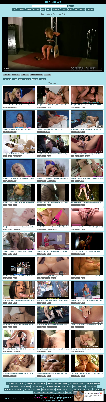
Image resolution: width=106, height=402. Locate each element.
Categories (90, 9)
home (31, 396)
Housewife (36, 9)
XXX (61, 397)
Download (47, 74)
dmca (69, 396)
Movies (29, 9)
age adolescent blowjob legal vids (20, 386)
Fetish (15, 79)
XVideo (64, 9)
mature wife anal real (48, 389)
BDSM (70, 9)
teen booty (69, 392)
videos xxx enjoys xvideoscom (13, 389)
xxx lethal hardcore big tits (64, 389)
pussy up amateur (37, 386)
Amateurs (82, 9)
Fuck (75, 9)
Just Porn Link (67, 397)
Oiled (42, 9)
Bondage (35, 79)
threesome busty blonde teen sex (36, 383)
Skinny (48, 9)
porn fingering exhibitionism (32, 389)
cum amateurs (60, 392)
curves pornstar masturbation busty (44, 392)
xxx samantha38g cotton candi (15, 383)
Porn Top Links (55, 397)
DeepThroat (21, 9)
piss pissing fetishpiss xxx (77, 383)
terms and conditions (60, 396)
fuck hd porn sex (91, 386)
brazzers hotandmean (93, 383)
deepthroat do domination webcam (58, 383)
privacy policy (48, 396)
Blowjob (27, 79)
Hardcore (42, 79)
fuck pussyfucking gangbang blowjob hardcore (57, 386)
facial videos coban (79, 386)
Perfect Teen (56, 9)
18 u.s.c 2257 (38, 396)
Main (14, 9)
